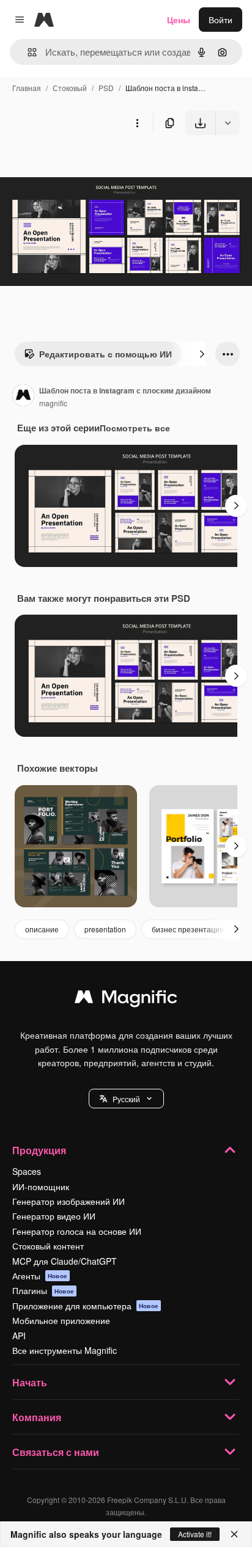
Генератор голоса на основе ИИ (76, 1231)
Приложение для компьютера (85, 1306)
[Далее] (202, 354)
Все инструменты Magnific (64, 1350)
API (19, 1335)
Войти (220, 19)
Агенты (39, 1276)
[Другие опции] (137, 123)
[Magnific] (126, 999)
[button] (126, 1098)
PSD (106, 87)
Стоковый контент (48, 1246)
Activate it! (195, 1534)
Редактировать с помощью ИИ (105, 354)
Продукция (39, 1150)
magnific (53, 403)
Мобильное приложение (61, 1320)
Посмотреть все (135, 428)
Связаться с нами (55, 1452)
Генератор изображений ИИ (68, 1201)
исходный (82, 163)
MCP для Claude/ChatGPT (64, 1261)
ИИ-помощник (40, 1186)
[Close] (234, 1534)
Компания (36, 1417)
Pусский (126, 1099)
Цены (178, 19)
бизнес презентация (188, 929)
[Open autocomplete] (27, 52)
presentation (105, 929)
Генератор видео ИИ (53, 1216)
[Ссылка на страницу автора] (23, 396)
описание (42, 929)
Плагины (43, 1290)
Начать (29, 1382)
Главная (26, 87)
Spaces (26, 1171)
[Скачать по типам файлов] (227, 123)
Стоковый (70, 87)
